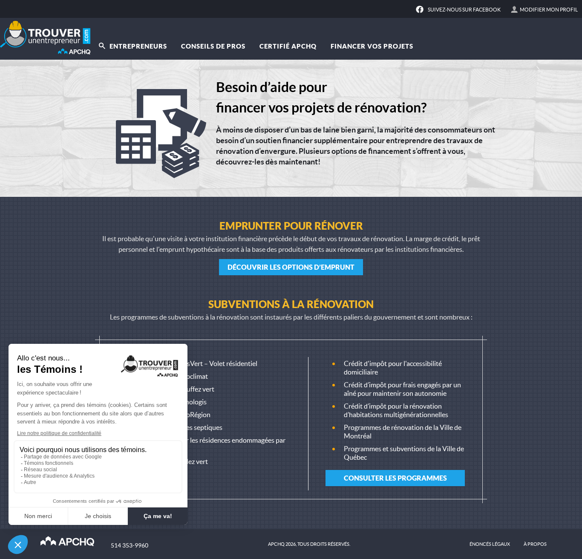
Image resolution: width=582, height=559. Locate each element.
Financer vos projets (372, 46)
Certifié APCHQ (288, 46)
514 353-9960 (129, 545)
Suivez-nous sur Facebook (464, 9)
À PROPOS (535, 544)
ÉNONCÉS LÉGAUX (490, 544)
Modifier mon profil (549, 9)
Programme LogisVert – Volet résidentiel (198, 363)
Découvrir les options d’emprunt (291, 267)
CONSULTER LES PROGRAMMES (395, 478)
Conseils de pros (213, 46)
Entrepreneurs (137, 46)
